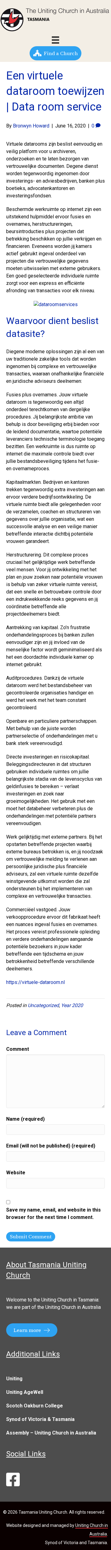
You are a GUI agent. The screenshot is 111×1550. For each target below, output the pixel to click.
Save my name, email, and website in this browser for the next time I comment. (53, 1213)
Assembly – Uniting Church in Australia (51, 1433)
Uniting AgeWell (24, 1392)
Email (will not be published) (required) (50, 1146)
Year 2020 (72, 1005)
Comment (17, 1049)
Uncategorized (43, 1005)
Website (15, 1173)
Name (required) (25, 1119)
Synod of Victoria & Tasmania (40, 1419)
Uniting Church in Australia (73, 1307)
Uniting (14, 1379)
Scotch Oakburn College (34, 1406)
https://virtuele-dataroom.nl (35, 982)
